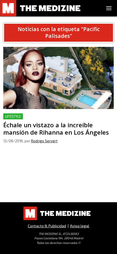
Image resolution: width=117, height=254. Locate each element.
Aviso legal (79, 225)
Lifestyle (13, 116)
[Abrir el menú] (109, 8)
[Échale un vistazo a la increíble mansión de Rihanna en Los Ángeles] (58, 78)
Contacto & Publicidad (47, 225)
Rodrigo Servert (44, 141)
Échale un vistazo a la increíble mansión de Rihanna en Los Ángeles (56, 120)
